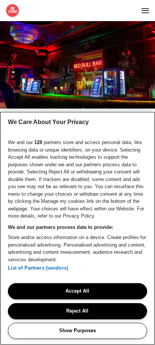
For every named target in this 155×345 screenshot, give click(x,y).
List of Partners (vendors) (38, 268)
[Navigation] (145, 10)
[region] (77, 228)
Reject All (77, 311)
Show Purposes (77, 330)
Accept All (77, 291)
